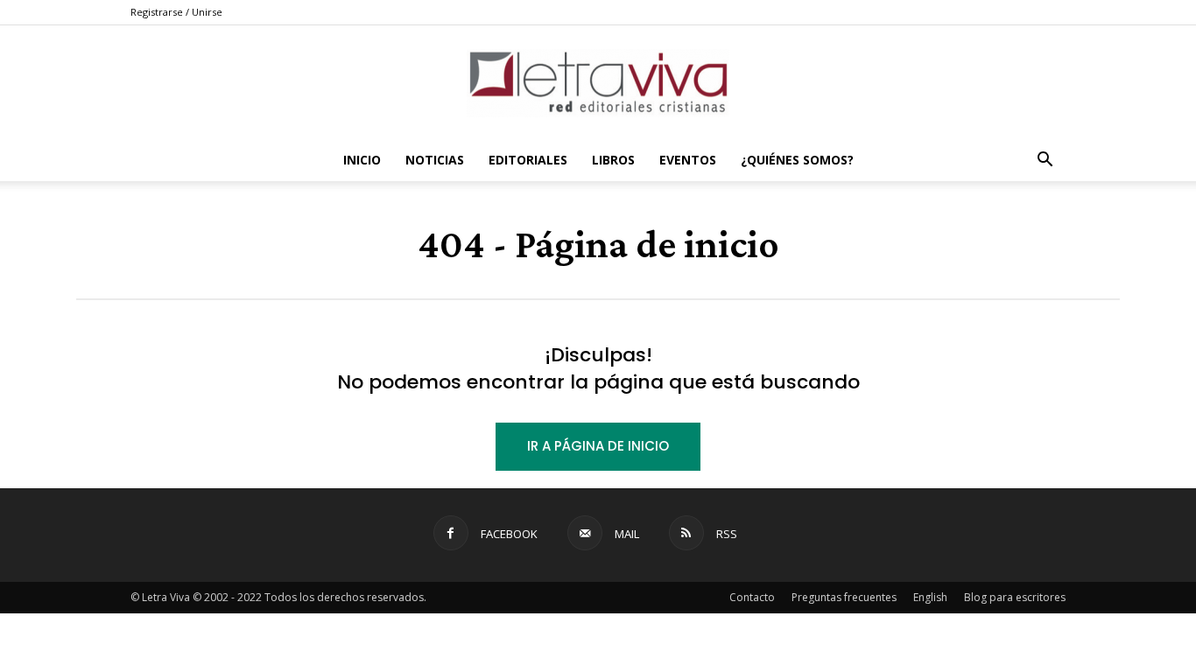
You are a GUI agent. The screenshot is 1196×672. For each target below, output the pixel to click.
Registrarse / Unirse (176, 11)
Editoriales (528, 159)
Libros (613, 159)
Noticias (434, 159)
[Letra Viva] (598, 83)
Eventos (687, 159)
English (930, 597)
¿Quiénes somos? (797, 159)
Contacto (752, 597)
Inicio (362, 159)
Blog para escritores (1015, 597)
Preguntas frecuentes (844, 597)
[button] (1045, 161)
